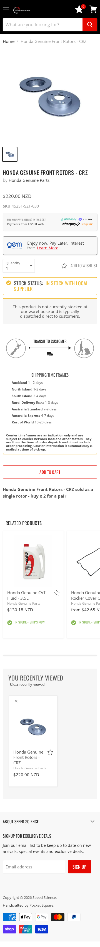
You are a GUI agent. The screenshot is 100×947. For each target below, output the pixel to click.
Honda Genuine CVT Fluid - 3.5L (26, 595)
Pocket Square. (41, 905)
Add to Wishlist (83, 265)
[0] (79, 11)
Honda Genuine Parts (29, 180)
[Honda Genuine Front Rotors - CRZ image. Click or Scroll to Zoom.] (50, 96)
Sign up (79, 866)
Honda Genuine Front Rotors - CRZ (28, 757)
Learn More (47, 247)
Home (8, 41)
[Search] (89, 24)
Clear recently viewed (27, 684)
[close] (16, 701)
